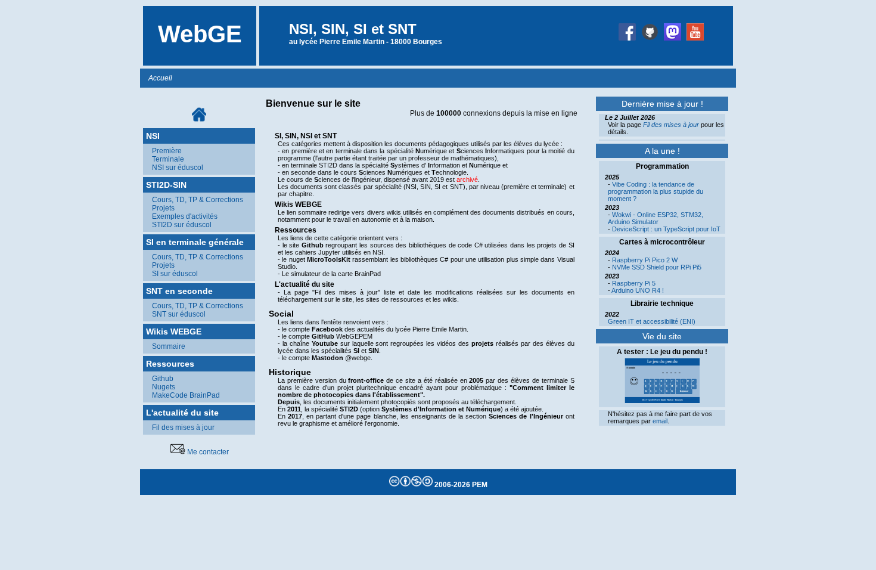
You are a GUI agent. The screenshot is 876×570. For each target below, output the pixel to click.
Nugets (163, 387)
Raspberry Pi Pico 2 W (645, 260)
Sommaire (168, 346)
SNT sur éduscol (179, 314)
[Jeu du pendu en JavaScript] (662, 400)
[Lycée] (628, 42)
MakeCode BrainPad (186, 395)
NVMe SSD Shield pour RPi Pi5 (656, 267)
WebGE (200, 34)
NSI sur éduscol (177, 167)
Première (167, 151)
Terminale (168, 159)
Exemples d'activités (185, 216)
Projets (163, 208)
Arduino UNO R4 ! (637, 290)
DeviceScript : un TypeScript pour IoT (666, 229)
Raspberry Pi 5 (634, 283)
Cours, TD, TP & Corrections (197, 200)
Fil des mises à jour (183, 427)
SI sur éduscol (175, 273)
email (660, 421)
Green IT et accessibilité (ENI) (651, 321)
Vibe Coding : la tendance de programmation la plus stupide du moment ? (655, 191)
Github (162, 378)
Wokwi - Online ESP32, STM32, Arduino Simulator (655, 218)
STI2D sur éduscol (182, 225)
